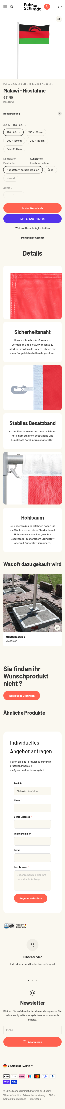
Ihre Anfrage (21, 867)
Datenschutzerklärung (33, 1095)
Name (18, 800)
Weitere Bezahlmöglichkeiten (32, 228)
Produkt (18, 783)
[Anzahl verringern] (8, 194)
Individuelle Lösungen (22, 695)
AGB (51, 1095)
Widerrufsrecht (11, 1095)
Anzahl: (7, 187)
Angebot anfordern (30, 898)
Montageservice (15, 636)
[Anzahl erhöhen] (20, 194)
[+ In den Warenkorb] (57, 628)
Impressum (36, 1098)
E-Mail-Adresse (23, 816)
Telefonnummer (22, 833)
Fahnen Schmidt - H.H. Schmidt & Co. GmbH (28, 84)
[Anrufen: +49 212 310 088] (47, 7)
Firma (17, 850)
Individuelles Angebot (32, 237)
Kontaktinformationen (14, 1098)
